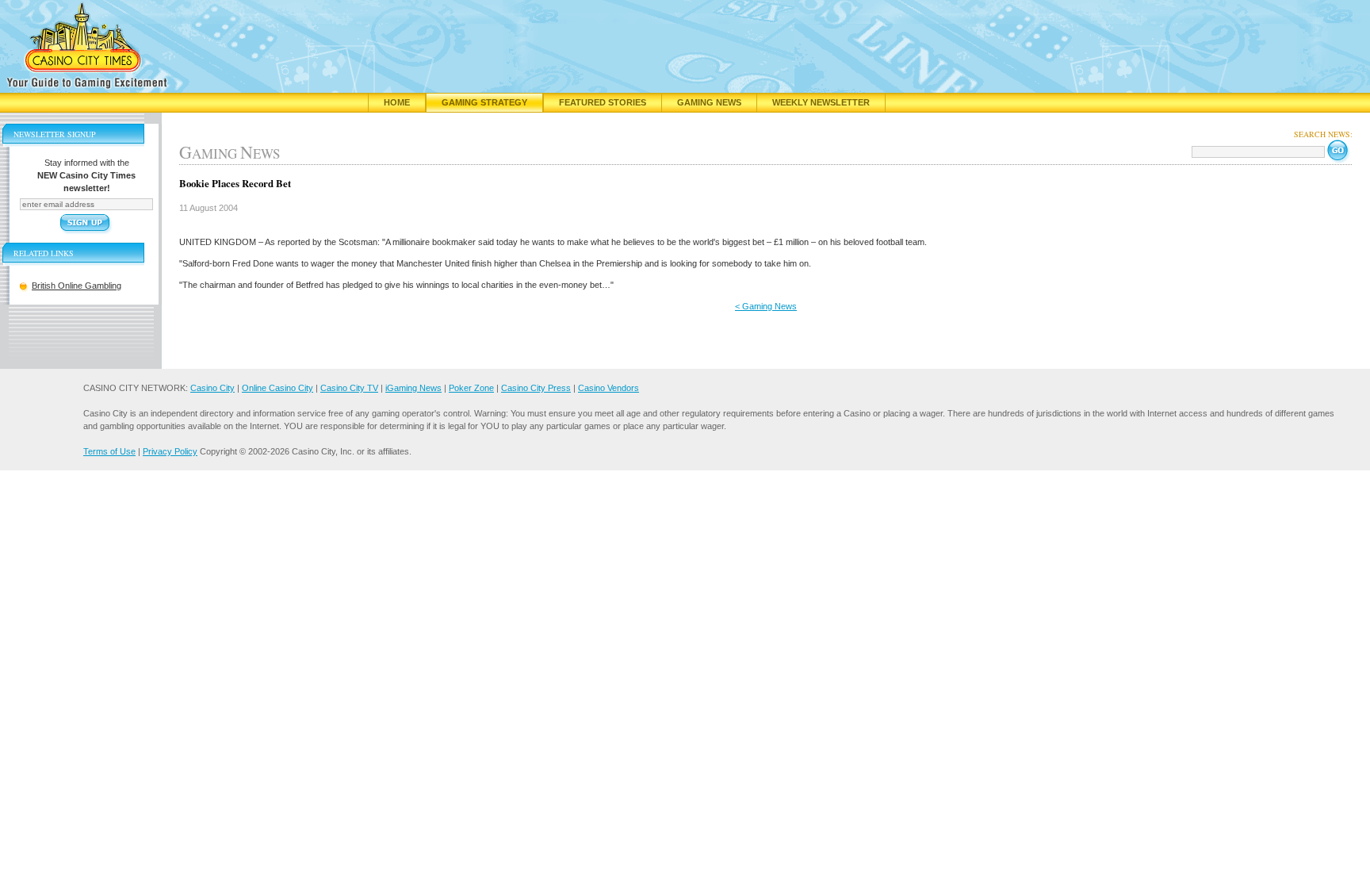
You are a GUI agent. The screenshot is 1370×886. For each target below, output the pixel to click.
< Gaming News (766, 306)
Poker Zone (471, 388)
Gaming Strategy (484, 102)
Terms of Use (109, 451)
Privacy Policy (170, 451)
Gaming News (709, 102)
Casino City (212, 388)
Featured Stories (602, 102)
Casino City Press (536, 388)
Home (397, 102)
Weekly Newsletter (821, 102)
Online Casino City (277, 388)
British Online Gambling (76, 285)
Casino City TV (349, 388)
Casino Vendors (608, 388)
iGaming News (413, 388)
